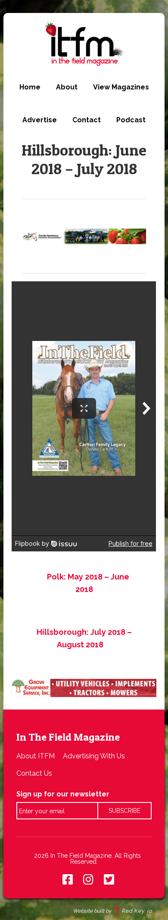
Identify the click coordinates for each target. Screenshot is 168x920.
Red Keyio (136, 911)
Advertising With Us (94, 756)
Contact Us (34, 773)
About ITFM (35, 756)
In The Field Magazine (84, 44)
